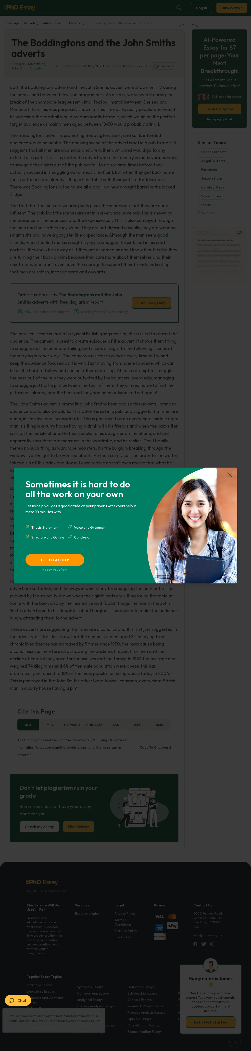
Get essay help (55, 560)
